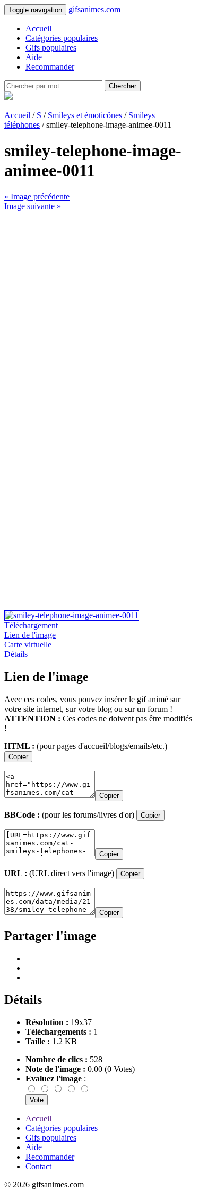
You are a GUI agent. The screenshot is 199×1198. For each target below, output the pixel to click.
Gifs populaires (50, 47)
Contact (38, 1166)
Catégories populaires (61, 38)
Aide (33, 57)
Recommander (49, 66)
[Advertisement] (99, 311)
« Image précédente (37, 196)
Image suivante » (32, 206)
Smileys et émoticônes (85, 115)
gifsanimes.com (94, 9)
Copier (18, 757)
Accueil (38, 28)
